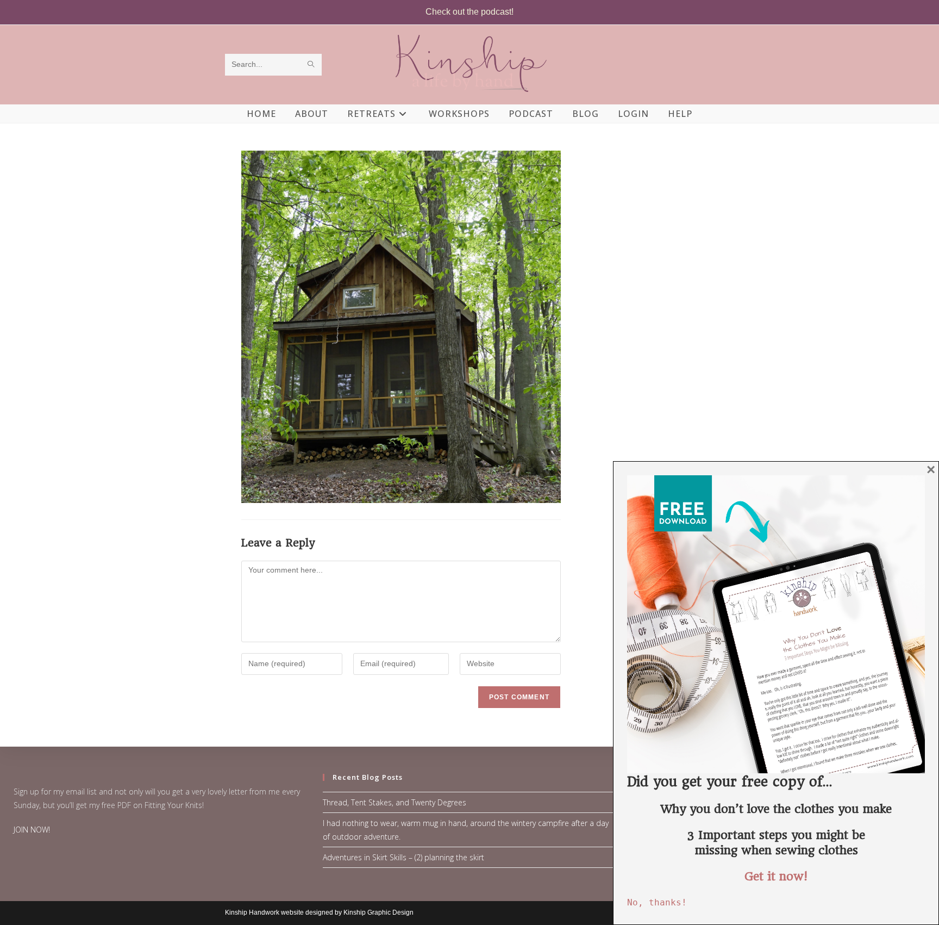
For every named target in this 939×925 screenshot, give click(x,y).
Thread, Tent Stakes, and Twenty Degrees (394, 802)
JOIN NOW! (32, 829)
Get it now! (775, 876)
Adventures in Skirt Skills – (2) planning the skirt (403, 857)
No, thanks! (657, 902)
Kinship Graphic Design (378, 912)
